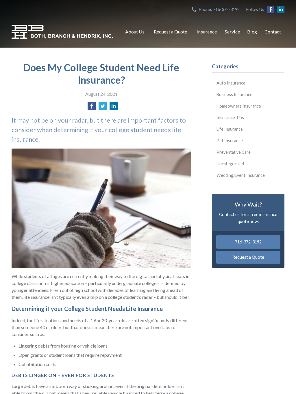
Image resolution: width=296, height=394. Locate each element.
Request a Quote (170, 31)
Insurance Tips (230, 117)
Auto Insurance (231, 82)
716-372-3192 (248, 241)
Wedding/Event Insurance (241, 175)
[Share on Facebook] (92, 107)
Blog (252, 31)
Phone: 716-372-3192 (219, 9)
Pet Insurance (230, 140)
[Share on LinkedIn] (114, 107)
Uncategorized (230, 163)
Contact (272, 31)
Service (232, 31)
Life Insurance (230, 129)
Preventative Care (234, 152)
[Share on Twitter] (103, 107)
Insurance (207, 31)
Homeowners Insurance (239, 106)
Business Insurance (234, 94)
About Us (135, 31)
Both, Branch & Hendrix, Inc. (62, 31)
